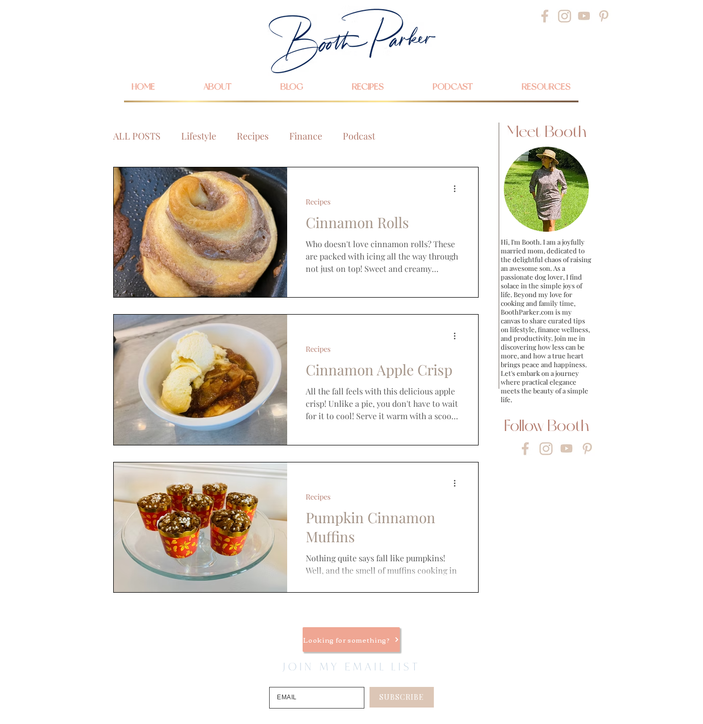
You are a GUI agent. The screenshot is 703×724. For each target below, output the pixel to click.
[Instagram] (564, 16)
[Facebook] (545, 16)
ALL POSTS (137, 136)
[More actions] (458, 188)
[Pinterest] (603, 16)
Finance (305, 136)
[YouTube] (584, 16)
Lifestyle (198, 136)
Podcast (359, 136)
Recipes (253, 136)
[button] (546, 86)
